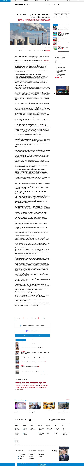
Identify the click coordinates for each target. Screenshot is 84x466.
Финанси (25, 432)
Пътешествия (57, 428)
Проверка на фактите (41, 450)
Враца (44, 382)
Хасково (44, 387)
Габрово (17, 383)
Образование (41, 430)
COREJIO (64, 430)
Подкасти (64, 428)
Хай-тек (48, 432)
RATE (63, 429)
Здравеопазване (41, 432)
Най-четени (60, 24)
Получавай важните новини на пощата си (58, 419)
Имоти (25, 433)
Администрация (41, 435)
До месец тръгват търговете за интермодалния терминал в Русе (32, 357)
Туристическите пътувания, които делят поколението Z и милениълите (63, 34)
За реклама (21, 450)
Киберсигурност (49, 430)
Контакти (20, 453)
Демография (41, 429)
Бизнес (16, 0)
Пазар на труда (17, 435)
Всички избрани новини (45, 374)
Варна (27, 382)
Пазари (25, 430)
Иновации (25, 429)
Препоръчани (67, 24)
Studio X (45, 464)
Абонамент (30, 451)
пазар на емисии (47, 318)
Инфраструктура (17, 429)
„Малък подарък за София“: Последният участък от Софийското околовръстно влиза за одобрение (35, 353)
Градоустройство (41, 433)
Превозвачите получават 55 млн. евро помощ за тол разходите (32, 371)
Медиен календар (31, 458)
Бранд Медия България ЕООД (22, 455)
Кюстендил (32, 383)
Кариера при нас (31, 454)
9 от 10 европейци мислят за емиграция (63, 48)
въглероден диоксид (18, 318)
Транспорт (16, 432)
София (26, 387)
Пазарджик (18, 385)
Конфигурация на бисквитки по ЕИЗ (40, 457)
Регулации (61, 11)
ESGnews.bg (46, 60)
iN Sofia (64, 433)
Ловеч (38, 383)
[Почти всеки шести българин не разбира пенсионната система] (17, 344)
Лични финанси (41, 428)
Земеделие (17, 433)
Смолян (22, 387)
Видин (40, 382)
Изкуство (57, 432)
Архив (61, 77)
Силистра (45, 385)
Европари (16, 428)
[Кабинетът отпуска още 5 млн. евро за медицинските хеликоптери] (17, 362)
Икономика (5, 0)
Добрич (22, 383)
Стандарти (31, 428)
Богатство (57, 429)
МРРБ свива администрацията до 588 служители (29, 366)
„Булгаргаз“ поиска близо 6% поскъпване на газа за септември (34, 411)
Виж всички (67, 399)
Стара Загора (32, 387)
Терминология (17, 440)
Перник (23, 385)
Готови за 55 (34, 318)
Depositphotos (44, 465)
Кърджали (27, 383)
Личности (57, 430)
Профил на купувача (22, 456)
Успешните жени (65, 434)
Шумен (17, 389)
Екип (20, 451)
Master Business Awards (66, 432)
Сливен (17, 387)
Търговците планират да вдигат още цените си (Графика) (31, 347)
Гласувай (57, 77)
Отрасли (25, 428)
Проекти (68, 0)
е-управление (49, 429)
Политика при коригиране (32, 453)
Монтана (42, 383)
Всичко (79, 0)
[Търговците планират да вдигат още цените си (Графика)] (17, 348)
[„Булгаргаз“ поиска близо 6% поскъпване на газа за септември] (35, 405)
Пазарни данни (17, 444)
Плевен (27, 385)
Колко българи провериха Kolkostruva (48, 410)
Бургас (23, 382)
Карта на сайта (40, 451)
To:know (16, 441)
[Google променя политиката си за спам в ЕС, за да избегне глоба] (20, 405)
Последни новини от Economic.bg (63, 51)
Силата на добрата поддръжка (63, 42)
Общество (36, 0)
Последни (55, 24)
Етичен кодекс (40, 453)
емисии (40, 318)
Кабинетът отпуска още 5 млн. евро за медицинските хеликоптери (33, 361)
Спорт (56, 433)
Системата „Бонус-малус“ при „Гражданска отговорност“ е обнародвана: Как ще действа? (63, 411)
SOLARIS (64, 435)
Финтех (48, 433)
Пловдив (32, 385)
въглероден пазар (27, 318)
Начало (55, 11)
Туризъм (16, 434)
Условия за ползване (41, 454)
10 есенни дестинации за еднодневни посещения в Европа (63, 39)
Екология (40, 434)
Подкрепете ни (31, 456)
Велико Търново (34, 382)
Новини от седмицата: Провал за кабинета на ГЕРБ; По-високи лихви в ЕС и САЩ (62, 93)
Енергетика (17, 430)
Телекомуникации (49, 428)
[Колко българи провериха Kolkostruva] (49, 405)
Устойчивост (26, 0)
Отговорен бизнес (33, 429)
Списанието (17, 442)
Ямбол (21, 389)
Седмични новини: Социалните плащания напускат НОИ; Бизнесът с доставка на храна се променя (63, 29)
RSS (32, 419)
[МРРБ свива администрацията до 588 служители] (17, 367)
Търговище (38, 387)
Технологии (47, 0)
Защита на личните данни (32, 450)
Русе (41, 385)
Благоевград (18, 382)
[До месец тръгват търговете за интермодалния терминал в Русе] (17, 358)
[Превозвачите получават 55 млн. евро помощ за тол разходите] (17, 372)
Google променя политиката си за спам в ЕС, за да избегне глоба (20, 411)
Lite (57, 0)
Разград (37, 385)
